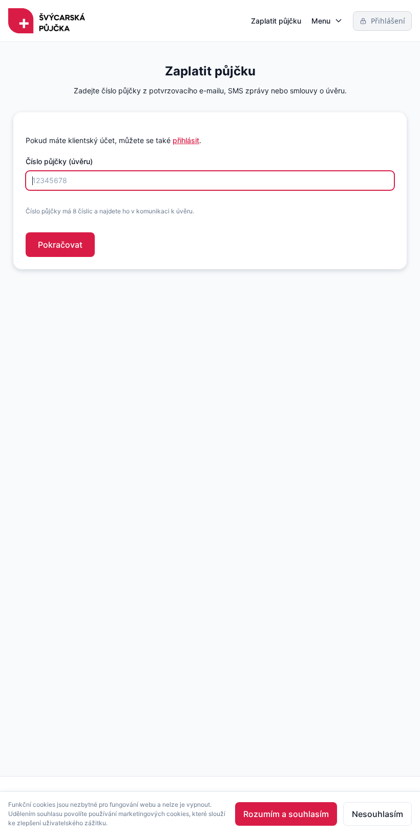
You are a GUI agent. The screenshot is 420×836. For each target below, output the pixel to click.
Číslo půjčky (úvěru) (59, 161)
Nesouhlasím (377, 814)
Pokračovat (60, 245)
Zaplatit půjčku (276, 20)
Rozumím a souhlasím (286, 814)
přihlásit (186, 140)
